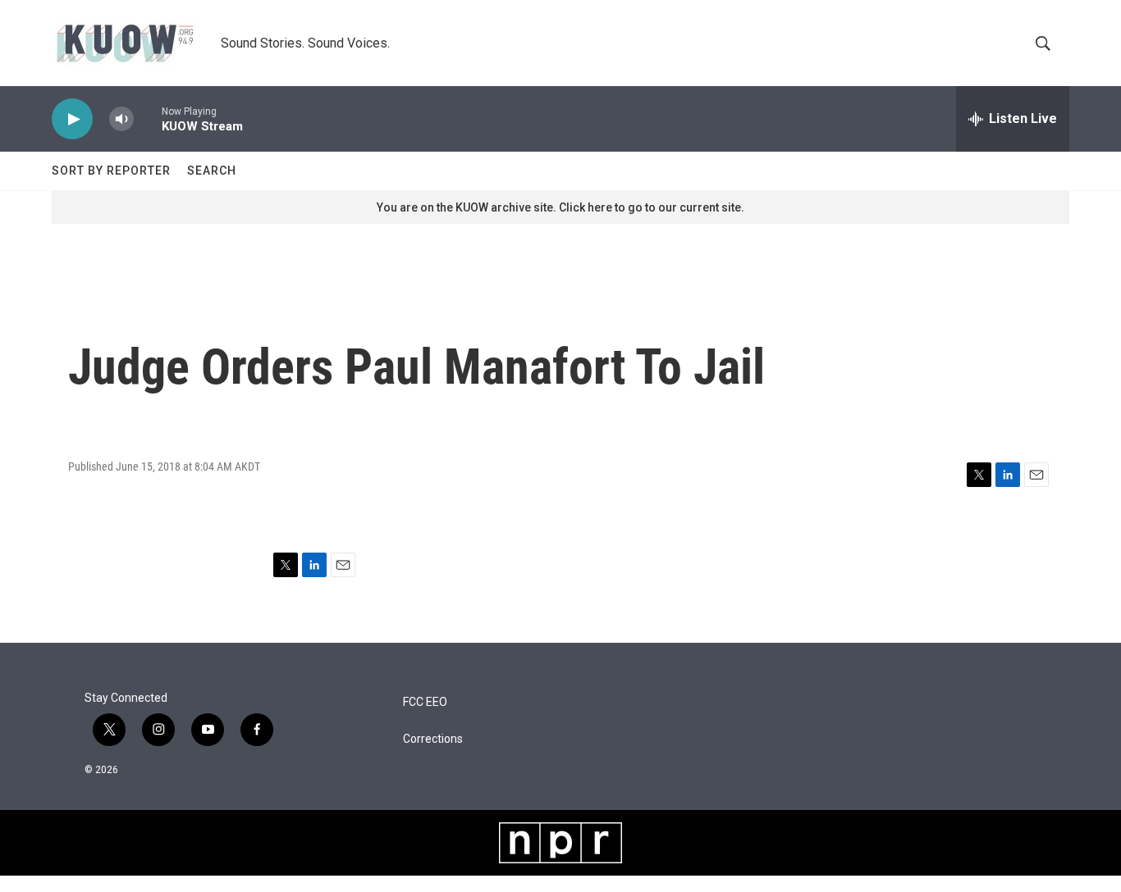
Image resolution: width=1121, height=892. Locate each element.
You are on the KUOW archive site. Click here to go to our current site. (560, 207)
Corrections (433, 739)
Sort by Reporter (111, 170)
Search (211, 170)
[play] (72, 119)
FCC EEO (425, 702)
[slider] (147, 118)
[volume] (121, 119)
